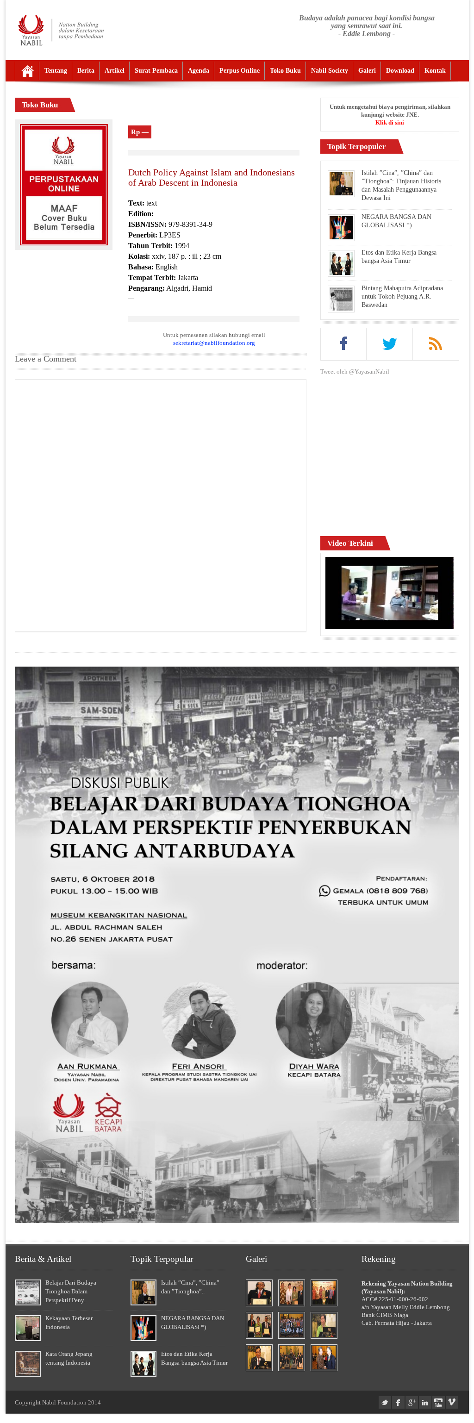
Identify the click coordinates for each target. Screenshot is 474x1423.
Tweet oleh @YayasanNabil (354, 371)
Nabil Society (329, 70)
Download (400, 70)
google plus (411, 1402)
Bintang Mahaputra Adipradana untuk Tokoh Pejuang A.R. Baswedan (402, 296)
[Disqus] (161, 504)
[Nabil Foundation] (60, 30)
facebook (398, 1402)
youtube (438, 1402)
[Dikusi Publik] (237, 1220)
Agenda (198, 70)
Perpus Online (239, 70)
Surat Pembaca (156, 70)
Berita (85, 70)
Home (27, 71)
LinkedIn (425, 1402)
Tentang (55, 70)
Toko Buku (285, 70)
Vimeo (452, 1402)
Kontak (435, 70)
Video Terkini (350, 543)
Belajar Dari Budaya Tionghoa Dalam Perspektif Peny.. (70, 1291)
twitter (385, 1402)
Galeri (367, 70)
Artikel (115, 70)
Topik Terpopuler (356, 146)
